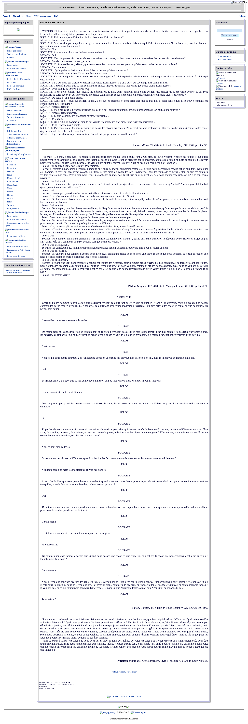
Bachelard (11, 164)
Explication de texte (16, 68)
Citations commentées (17, 137)
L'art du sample (224, 56)
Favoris (220, 83)
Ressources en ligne (17, 230)
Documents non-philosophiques (14, 142)
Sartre (9, 201)
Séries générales (14, 50)
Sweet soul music (224, 59)
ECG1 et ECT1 (14, 82)
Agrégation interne (15, 241)
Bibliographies (14, 131)
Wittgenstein (13, 208)
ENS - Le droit (13, 89)
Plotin (10, 198)
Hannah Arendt (14, 178)
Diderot (10, 171)
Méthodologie (22, 61)
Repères (10, 57)
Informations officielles (17, 246)
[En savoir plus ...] (140, 712)
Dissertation (12, 65)
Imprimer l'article (133, 696)
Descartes (11, 168)
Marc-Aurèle (13, 185)
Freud (9, 175)
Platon (10, 195)
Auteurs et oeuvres (15, 159)
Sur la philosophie (15, 117)
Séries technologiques (17, 54)
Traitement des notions (17, 134)
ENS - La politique (15, 85)
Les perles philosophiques (18, 270)
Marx (9, 188)
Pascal (10, 191)
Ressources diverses (16, 256)
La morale (11, 120)
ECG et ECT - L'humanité (18, 79)
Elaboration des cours (18, 125)
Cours (18, 47)
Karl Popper (12, 181)
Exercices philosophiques (15, 149)
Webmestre (221, 78)
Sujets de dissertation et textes (14, 105)
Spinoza (11, 205)
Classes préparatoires (13, 73)
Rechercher (229, 39)
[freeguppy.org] (108, 712)
